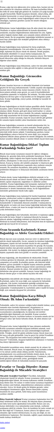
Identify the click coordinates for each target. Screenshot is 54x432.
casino (2, 428)
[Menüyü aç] (1, 1)
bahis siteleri (5, 422)
